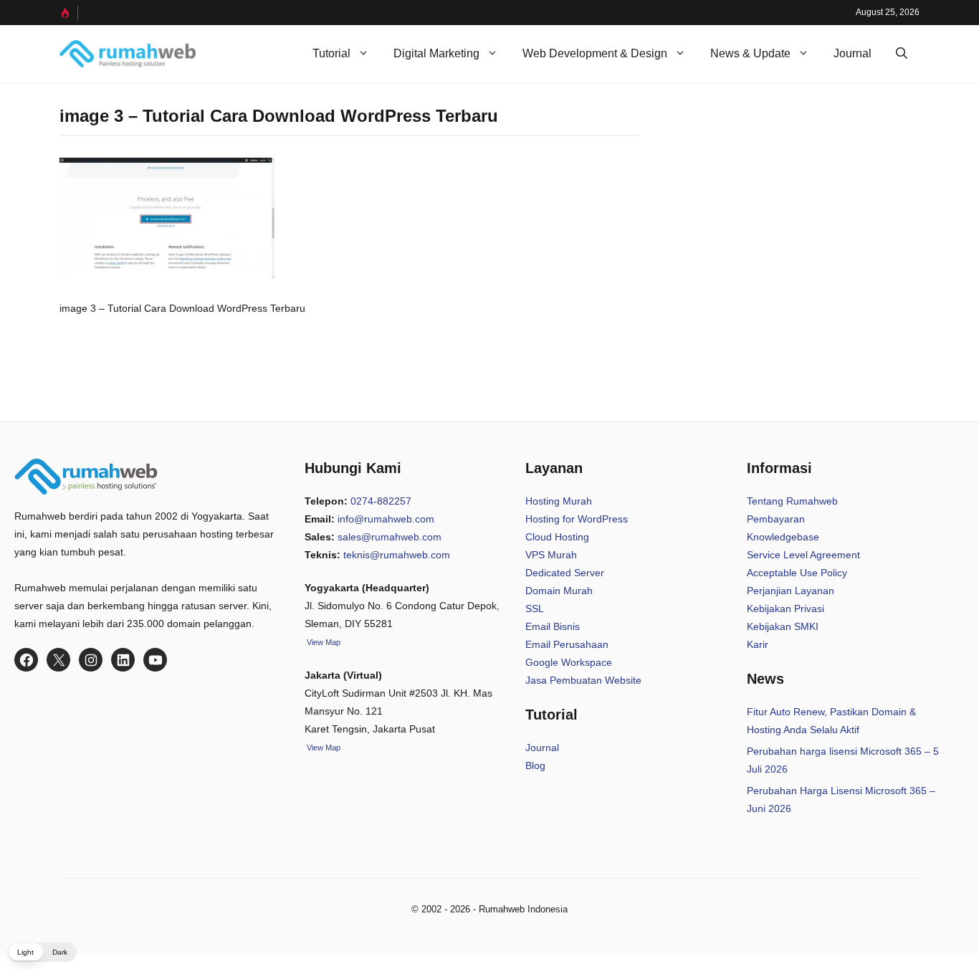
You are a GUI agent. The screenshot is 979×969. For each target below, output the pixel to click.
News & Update (750, 53)
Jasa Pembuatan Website (583, 680)
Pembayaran (776, 519)
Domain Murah (559, 590)
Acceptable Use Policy (797, 572)
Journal (852, 53)
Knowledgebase (783, 537)
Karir (757, 644)
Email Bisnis (552, 626)
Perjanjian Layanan (790, 590)
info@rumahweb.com (386, 519)
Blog (535, 765)
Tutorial (331, 53)
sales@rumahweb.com (389, 537)
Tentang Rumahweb (792, 501)
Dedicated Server (564, 572)
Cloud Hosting (557, 537)
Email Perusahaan (566, 644)
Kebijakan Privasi (785, 608)
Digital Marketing (436, 53)
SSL (534, 608)
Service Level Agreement (803, 554)
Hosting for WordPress (576, 519)
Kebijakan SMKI (782, 626)
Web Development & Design (594, 53)
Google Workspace (568, 662)
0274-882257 (380, 501)
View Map (322, 747)
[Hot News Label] (68, 13)
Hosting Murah (558, 501)
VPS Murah (551, 554)
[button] (902, 53)
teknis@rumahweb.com (396, 554)
